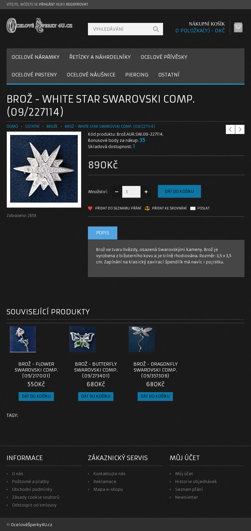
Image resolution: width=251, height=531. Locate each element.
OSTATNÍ (168, 75)
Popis (102, 233)
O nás (17, 473)
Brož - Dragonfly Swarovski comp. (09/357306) (155, 370)
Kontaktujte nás (109, 473)
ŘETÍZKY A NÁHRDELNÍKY (100, 57)
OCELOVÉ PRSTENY (34, 75)
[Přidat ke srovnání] (55, 350)
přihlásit (47, 4)
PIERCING (136, 75)
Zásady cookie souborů (35, 497)
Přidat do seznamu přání (118, 208)
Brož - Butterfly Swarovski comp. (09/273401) (96, 370)
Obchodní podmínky (32, 489)
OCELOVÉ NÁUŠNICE (91, 75)
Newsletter (186, 497)
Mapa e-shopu (108, 489)
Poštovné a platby (30, 481)
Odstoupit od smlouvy (34, 505)
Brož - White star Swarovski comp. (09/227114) (110, 126)
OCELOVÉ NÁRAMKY (35, 57)
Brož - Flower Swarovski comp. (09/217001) (36, 370)
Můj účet (184, 473)
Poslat (203, 208)
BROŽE (52, 126)
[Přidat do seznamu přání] (45, 350)
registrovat (77, 4)
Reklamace (104, 481)
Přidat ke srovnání (169, 208)
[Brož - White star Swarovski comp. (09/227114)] (44, 201)
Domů (12, 126)
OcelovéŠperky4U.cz (31, 524)
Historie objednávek (196, 481)
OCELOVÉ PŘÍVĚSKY (164, 57)
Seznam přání (189, 489)
